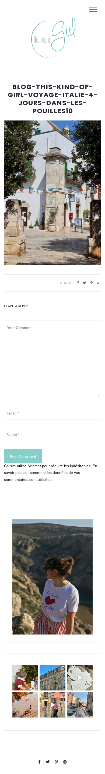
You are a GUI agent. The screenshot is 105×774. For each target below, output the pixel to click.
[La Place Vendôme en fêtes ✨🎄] (52, 677)
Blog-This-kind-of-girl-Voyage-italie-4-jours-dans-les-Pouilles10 (52, 99)
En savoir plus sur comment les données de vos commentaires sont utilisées (50, 472)
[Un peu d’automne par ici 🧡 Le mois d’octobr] (25, 705)
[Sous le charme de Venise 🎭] (52, 705)
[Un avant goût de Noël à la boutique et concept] (80, 677)
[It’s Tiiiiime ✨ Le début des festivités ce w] (25, 677)
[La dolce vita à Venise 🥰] (80, 705)
